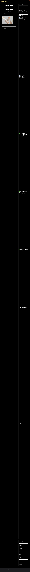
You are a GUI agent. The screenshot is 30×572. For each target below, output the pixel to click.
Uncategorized (20, 564)
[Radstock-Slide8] (7, 13)
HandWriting (20, 558)
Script (19, 561)
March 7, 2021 (9, 11)
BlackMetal (20, 545)
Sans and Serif (20, 560)
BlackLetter (20, 544)
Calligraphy (20, 548)
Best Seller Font (21, 542)
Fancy (19, 551)
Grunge (20, 557)
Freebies (20, 554)
